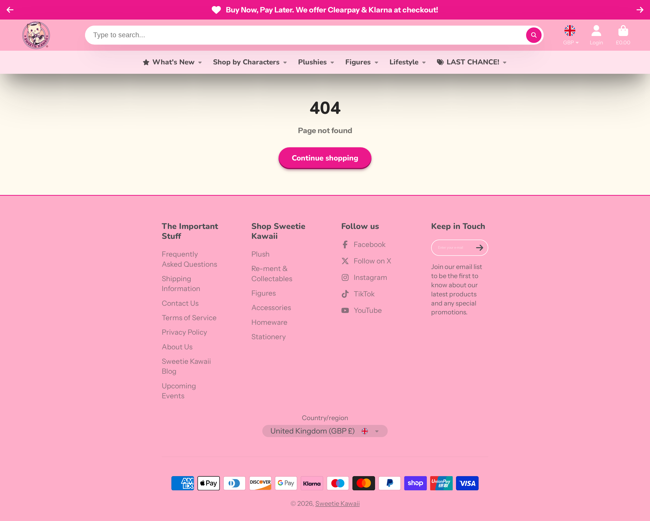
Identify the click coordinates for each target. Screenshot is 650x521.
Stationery (268, 336)
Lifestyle (403, 62)
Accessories (271, 307)
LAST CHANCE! (473, 62)
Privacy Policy (184, 332)
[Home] (36, 35)
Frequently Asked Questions (189, 259)
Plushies (312, 62)
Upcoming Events (179, 391)
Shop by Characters (246, 62)
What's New (173, 62)
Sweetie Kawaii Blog (186, 366)
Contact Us (180, 303)
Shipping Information (181, 283)
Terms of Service (189, 317)
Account (596, 35)
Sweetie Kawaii (337, 503)
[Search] (534, 35)
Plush (260, 254)
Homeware (269, 322)
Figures (358, 62)
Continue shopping (325, 158)
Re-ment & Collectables (271, 273)
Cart (623, 35)
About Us (177, 347)
